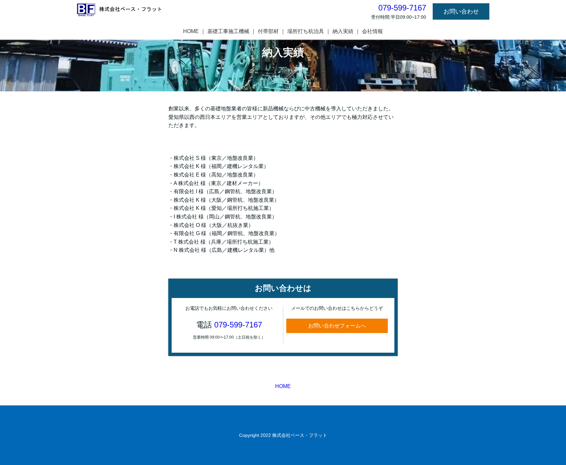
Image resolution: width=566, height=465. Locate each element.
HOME (191, 31)
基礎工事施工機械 (228, 31)
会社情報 (372, 31)
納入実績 (342, 31)
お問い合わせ (461, 11)
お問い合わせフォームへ (337, 325)
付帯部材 (268, 31)
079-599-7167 (238, 324)
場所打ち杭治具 (305, 31)
